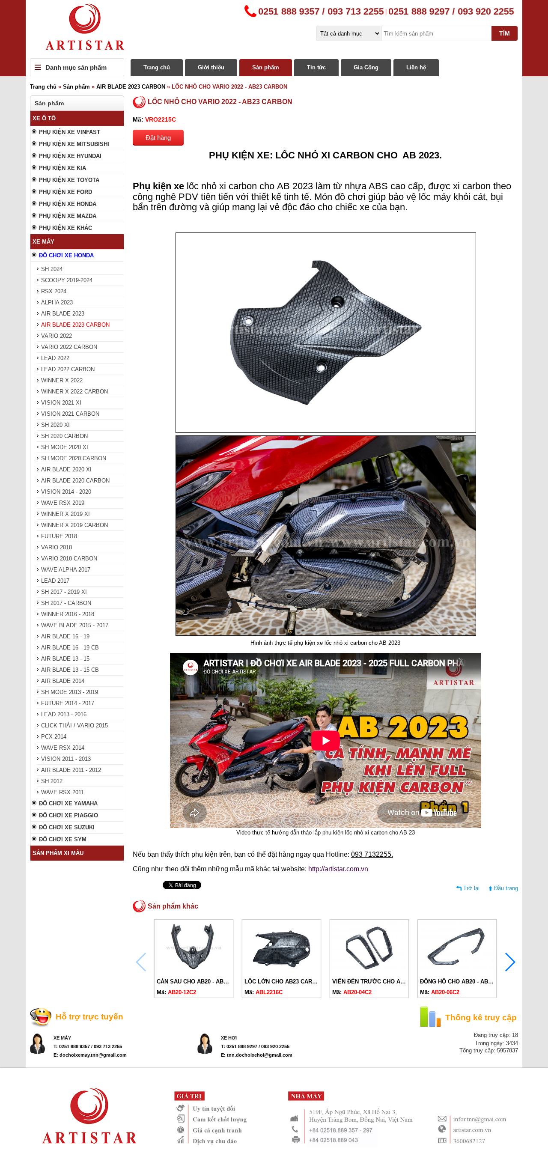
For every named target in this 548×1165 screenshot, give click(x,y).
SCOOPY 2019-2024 (66, 280)
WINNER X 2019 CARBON (74, 525)
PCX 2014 (53, 736)
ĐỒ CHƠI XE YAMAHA (68, 803)
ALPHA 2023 (57, 302)
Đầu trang (506, 888)
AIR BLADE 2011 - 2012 (71, 770)
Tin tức (316, 67)
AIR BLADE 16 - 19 (65, 636)
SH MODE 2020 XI (64, 447)
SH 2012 (52, 781)
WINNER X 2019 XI (65, 514)
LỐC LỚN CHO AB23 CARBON (284, 981)
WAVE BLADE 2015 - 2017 (74, 625)
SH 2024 (52, 269)
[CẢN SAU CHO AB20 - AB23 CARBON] (194, 971)
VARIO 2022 (56, 336)
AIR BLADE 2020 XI (66, 469)
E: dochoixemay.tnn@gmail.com (90, 1055)
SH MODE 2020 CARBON (73, 458)
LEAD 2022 (55, 358)
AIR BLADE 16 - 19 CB (70, 647)
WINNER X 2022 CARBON (74, 391)
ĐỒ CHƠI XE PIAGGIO (68, 815)
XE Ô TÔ (44, 118)
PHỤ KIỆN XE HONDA (67, 204)
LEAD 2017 (55, 581)
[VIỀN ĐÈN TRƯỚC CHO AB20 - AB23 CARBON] (369, 971)
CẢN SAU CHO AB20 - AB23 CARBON (206, 981)
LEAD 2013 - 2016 (63, 714)
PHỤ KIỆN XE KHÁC (65, 228)
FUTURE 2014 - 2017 (67, 703)
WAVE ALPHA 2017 (65, 569)
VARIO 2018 (56, 547)
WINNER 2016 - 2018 (67, 614)
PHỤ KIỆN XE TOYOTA (69, 180)
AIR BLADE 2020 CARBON (75, 480)
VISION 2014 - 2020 (66, 492)
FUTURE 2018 (59, 536)
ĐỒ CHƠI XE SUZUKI (67, 827)
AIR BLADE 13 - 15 (65, 658)
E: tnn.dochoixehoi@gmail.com (256, 1055)
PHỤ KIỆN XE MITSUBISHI (74, 144)
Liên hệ (416, 67)
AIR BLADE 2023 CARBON (130, 86)
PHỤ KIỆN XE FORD (65, 192)
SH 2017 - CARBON (66, 603)
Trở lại (471, 888)
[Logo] (274, 29)
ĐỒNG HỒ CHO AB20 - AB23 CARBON (469, 981)
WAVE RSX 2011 (62, 792)
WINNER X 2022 (62, 380)
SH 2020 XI (55, 425)
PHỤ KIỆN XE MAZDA (67, 216)
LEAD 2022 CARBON (68, 369)
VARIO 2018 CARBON (69, 558)
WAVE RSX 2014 (62, 748)
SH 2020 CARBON (64, 436)
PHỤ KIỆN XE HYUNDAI (70, 156)
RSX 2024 (53, 291)
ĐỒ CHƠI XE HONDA (66, 255)
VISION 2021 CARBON (70, 414)
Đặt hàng (158, 137)
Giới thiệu (211, 67)
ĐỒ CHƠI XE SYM (62, 839)
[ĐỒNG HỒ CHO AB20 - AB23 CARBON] (457, 971)
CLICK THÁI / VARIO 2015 (74, 725)
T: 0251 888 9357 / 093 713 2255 (88, 1046)
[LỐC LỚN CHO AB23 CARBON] (281, 971)
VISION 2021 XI (61, 402)
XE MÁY (43, 241)
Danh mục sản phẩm (76, 67)
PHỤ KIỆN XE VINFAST (69, 132)
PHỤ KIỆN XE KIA (62, 168)
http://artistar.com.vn (338, 869)
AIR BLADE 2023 (62, 313)
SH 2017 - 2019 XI (64, 592)
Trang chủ (156, 67)
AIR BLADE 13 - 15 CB (70, 670)
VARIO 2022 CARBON (69, 347)
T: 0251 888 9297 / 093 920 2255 (255, 1046)
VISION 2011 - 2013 (66, 759)
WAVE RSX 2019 (62, 503)
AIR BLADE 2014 (62, 681)
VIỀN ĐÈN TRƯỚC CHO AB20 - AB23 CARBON (393, 981)
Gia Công (366, 67)
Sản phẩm (265, 67)
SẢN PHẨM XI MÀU (58, 853)
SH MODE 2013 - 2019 (69, 692)
